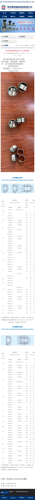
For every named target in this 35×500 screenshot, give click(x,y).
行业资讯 (5, 41)
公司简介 (4, 497)
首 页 (4, 13)
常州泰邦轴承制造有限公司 (13, 53)
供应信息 (22, 36)
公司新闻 (5, 36)
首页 (22, 45)
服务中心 (13, 16)
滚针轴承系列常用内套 (10, 483)
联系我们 (21, 497)
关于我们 (13, 13)
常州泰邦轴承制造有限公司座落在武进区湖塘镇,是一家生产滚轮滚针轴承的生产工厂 (18, 2)
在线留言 (21, 16)
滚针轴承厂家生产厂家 (10, 486)
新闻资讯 (21, 13)
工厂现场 (4, 16)
